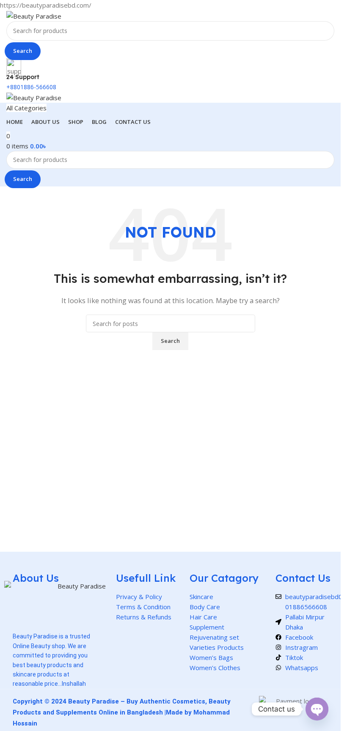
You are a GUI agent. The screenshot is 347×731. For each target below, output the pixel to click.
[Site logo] (33, 15)
